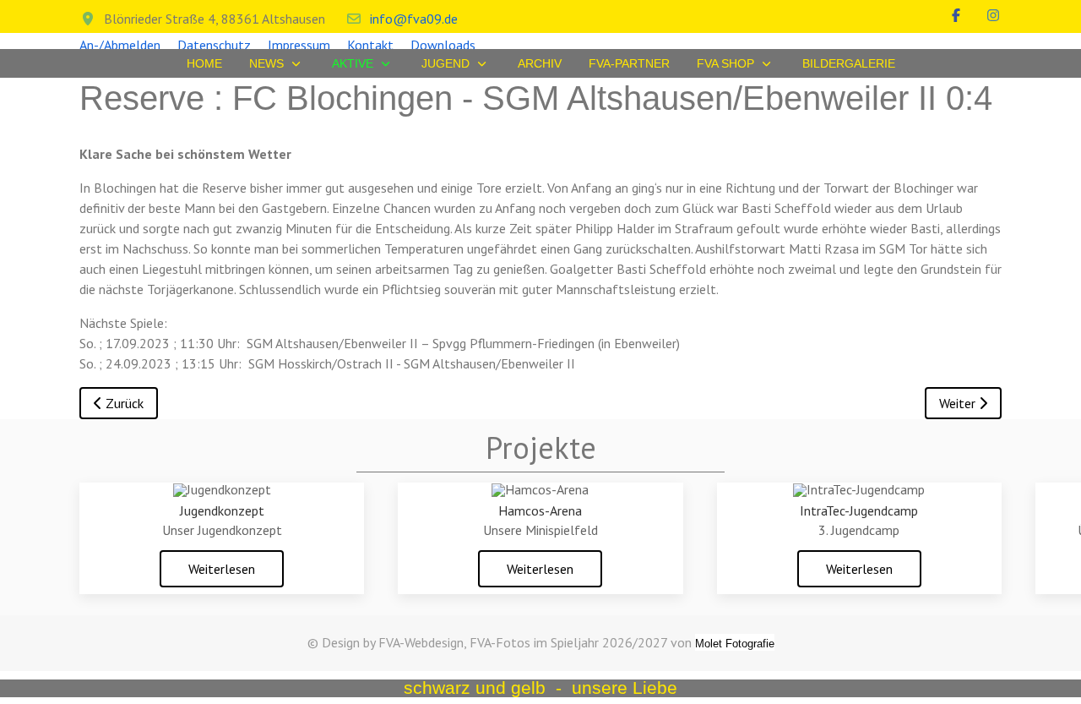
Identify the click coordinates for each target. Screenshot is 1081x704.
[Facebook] (956, 15)
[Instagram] (993, 15)
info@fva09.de (414, 18)
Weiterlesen (221, 568)
